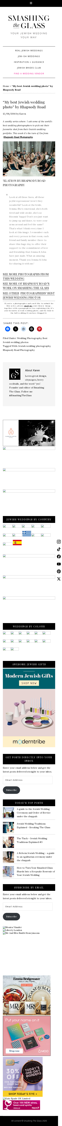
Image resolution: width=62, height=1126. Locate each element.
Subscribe (11, 790)
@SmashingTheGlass (20, 395)
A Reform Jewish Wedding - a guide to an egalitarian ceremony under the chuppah (36, 857)
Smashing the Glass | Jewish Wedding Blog (29, 30)
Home (6, 86)
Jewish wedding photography (34, 346)
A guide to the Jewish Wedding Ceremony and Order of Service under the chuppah (34, 813)
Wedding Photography (29, 338)
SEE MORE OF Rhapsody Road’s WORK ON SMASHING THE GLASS (26, 286)
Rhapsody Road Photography (18, 137)
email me (28, 306)
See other (11, 293)
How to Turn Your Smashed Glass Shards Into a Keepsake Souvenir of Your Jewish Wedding (36, 871)
